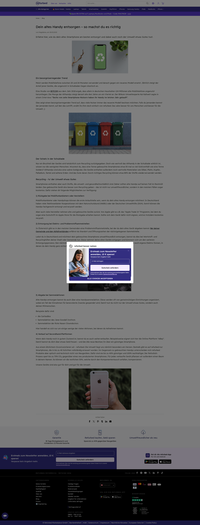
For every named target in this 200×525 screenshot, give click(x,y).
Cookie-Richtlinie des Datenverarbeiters (83, 264)
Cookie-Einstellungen (119, 259)
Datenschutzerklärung (105, 261)
